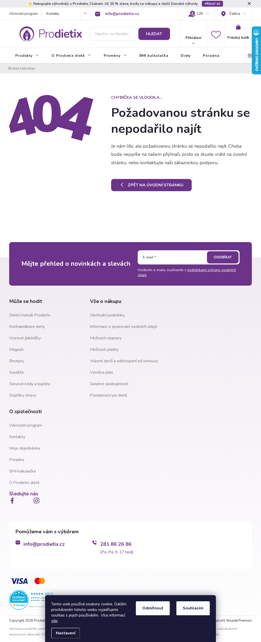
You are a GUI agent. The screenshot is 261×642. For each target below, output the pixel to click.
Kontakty (52, 13)
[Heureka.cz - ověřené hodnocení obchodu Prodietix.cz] (34, 599)
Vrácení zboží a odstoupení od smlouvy (124, 361)
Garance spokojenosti (109, 384)
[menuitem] (27, 56)
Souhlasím (193, 608)
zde (54, 621)
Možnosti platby (104, 349)
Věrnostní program (23, 13)
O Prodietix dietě (24, 482)
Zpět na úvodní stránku (155, 185)
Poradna (16, 460)
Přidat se (212, 4)
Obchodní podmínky (107, 315)
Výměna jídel (101, 372)
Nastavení (65, 633)
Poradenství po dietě (108, 395)
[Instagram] (37, 500)
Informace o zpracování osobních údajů (123, 326)
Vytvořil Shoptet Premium (232, 620)
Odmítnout (152, 608)
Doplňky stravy (22, 395)
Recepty (16, 361)
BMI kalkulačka (22, 471)
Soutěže (16, 372)
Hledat (154, 34)
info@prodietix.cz (44, 544)
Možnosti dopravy (106, 338)
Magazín (16, 349)
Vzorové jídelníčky (25, 338)
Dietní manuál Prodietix (29, 315)
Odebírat (223, 257)
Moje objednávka (24, 448)
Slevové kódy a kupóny (29, 384)
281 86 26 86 (116, 544)
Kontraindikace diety (27, 326)
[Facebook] (13, 500)
